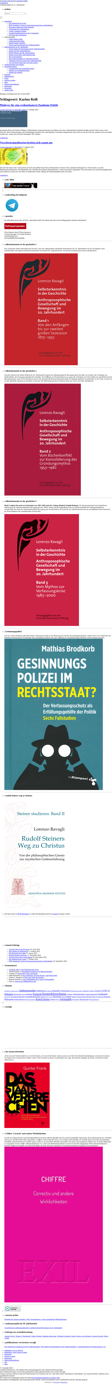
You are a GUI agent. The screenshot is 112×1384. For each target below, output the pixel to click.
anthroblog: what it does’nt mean (15, 1352)
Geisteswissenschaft (91, 994)
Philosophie (9, 999)
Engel (23, 994)
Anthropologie (14, 991)
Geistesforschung (79, 994)
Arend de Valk (14, 970)
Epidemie (29, 994)
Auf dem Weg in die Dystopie (19, 949)
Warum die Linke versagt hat (27, 973)
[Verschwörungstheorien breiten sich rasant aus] (13, 164)
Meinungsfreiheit (81, 997)
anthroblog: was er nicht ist (13, 1350)
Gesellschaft (103, 994)
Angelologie (7, 991)
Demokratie (18, 994)
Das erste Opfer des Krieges (34, 977)
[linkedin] (18, 1)
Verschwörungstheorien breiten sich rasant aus (26, 142)
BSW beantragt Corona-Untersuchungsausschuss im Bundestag (31, 961)
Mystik (89, 997)
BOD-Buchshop (23, 914)
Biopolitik (56, 991)
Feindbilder (69, 994)
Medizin (74, 997)
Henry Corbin (49, 996)
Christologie (85, 991)
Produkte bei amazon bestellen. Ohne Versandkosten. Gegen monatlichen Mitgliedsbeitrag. (35, 1319)
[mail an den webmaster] (25, 1)
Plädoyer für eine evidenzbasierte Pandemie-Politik (29, 105)
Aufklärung (40, 991)
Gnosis (42, 997)
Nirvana (56, 1382)
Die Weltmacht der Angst (17, 959)
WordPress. (64, 1382)
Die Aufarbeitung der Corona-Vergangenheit (38, 979)
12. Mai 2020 (16, 147)
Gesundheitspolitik (32, 997)
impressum (8, 1358)
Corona (97, 991)
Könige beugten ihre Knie (18, 955)
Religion (21, 999)
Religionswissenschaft (29, 999)
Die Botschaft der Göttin (17, 953)
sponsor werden (9, 1356)
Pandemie (107, 997)
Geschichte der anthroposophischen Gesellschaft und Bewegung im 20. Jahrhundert (33, 1328)
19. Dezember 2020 (19, 110)
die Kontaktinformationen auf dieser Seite (45, 1378)
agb (5, 1362)
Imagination (57, 997)
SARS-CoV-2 (54, 999)
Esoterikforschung (54, 994)
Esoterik (37, 993)
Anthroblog (4, 3)
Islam (63, 997)
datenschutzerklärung (11, 1360)
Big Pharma (49, 991)
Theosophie (75, 999)
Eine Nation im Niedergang (18, 951)
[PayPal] (10, 1)
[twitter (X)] (3, 1)
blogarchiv (8, 1354)
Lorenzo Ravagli (6, 110)
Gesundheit (7, 996)
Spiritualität (66, 999)
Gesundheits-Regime (17, 997)
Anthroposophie (27, 990)
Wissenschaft (83, 999)
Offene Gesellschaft (97, 997)
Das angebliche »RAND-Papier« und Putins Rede (39, 975)
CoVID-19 (105, 991)
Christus (91, 991)
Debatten (8, 994)
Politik (16, 999)
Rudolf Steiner (43, 999)
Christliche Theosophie (76, 991)
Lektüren (68, 997)
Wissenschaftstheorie (94, 999)
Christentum (65, 991)
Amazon (55, 914)
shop (6, 1364)
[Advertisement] (58, 1029)
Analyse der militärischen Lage (25, 981)
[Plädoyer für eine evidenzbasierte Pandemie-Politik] (13, 126)
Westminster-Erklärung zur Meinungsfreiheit (37, 971)
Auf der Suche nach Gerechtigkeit (20, 957)
